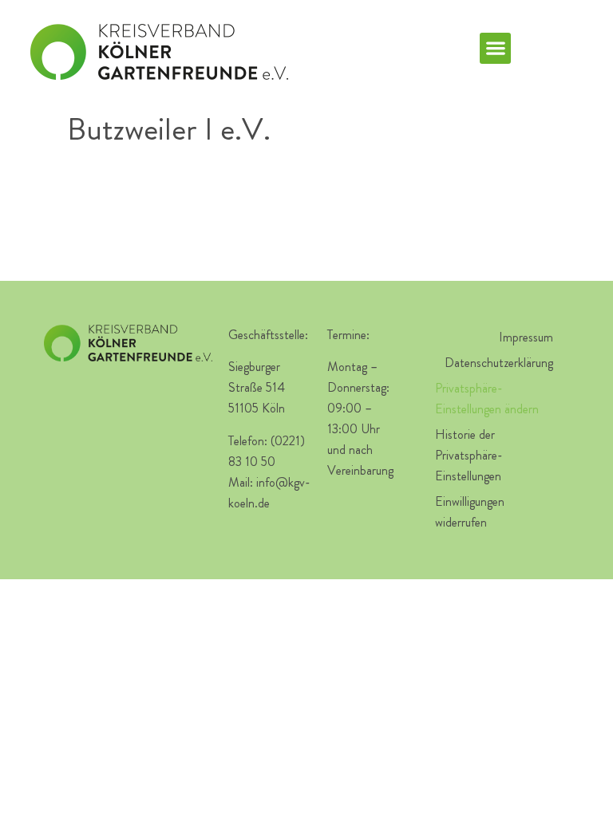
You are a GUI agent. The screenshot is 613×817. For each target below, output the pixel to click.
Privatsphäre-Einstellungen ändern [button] (487, 398)
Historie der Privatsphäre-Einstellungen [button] (469, 455)
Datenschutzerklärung (499, 362)
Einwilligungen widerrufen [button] (469, 511)
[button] (495, 48)
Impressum (526, 337)
